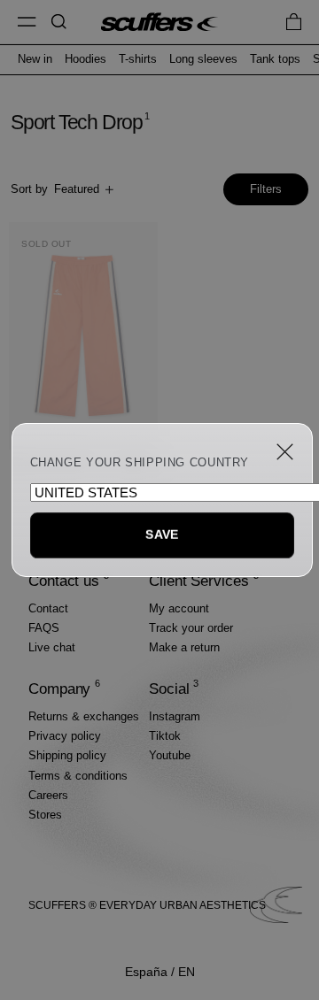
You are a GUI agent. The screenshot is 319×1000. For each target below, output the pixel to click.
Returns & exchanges (83, 716)
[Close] (285, 451)
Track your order (191, 628)
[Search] (59, 21)
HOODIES (85, 59)
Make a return (184, 647)
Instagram (174, 716)
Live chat (51, 647)
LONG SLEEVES (203, 59)
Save (162, 534)
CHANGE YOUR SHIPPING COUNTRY (140, 463)
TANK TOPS (275, 59)
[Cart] (293, 21)
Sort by (55, 189)
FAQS (43, 628)
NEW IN (35, 59)
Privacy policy (64, 735)
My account (179, 608)
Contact (48, 608)
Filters (266, 189)
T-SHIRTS (138, 59)
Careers (48, 795)
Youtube (170, 755)
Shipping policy (67, 755)
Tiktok (165, 735)
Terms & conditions (78, 775)
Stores (45, 814)
